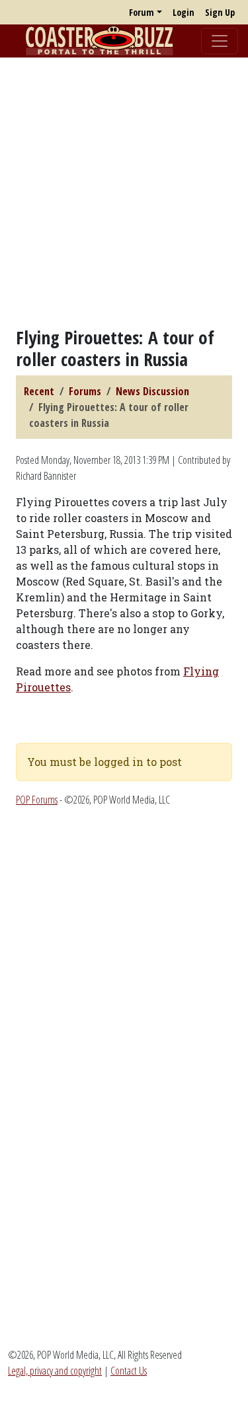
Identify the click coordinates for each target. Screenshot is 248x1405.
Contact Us (128, 1370)
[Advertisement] (124, 192)
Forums (85, 391)
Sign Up (220, 12)
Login (183, 12)
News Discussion (152, 391)
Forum (141, 12)
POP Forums (37, 799)
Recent (39, 391)
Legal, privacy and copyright (55, 1370)
